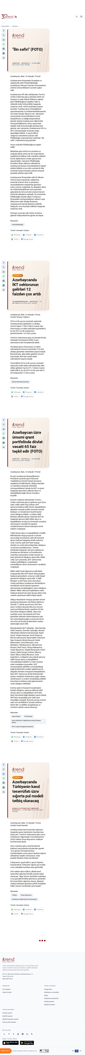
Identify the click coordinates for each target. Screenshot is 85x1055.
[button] (4, 31)
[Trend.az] (9, 16)
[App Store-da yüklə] (10, 1043)
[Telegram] (22, 1034)
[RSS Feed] (32, 1034)
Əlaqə (46, 995)
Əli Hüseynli (28, 716)
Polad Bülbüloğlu (17, 224)
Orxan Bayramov (26, 895)
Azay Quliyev (16, 716)
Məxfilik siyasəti (7, 1016)
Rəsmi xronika (7, 992)
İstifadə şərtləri (7, 1013)
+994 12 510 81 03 (7, 976)
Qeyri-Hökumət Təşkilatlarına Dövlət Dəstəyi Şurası (26, 721)
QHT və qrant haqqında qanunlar (22, 726)
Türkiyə (14, 895)
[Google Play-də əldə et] (27, 1043)
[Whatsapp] (4, 1034)
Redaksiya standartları (51, 998)
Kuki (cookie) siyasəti (9, 1022)
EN (73, 1051)
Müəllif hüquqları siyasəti (10, 1019)
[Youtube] (18, 1034)
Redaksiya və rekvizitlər (51, 992)
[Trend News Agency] (8, 959)
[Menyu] (81, 16)
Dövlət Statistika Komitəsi (20, 382)
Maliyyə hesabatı (49, 1004)
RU (80, 1051)
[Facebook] (9, 1034)
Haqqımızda (48, 989)
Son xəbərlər (6, 989)
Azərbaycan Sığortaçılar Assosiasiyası (24, 899)
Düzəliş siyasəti (49, 1001)
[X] (13, 1034)
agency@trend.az (7, 978)
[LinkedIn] (27, 1034)
